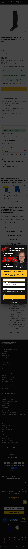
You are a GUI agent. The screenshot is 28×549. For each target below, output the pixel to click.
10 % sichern (14, 297)
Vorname (5, 277)
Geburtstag (6, 286)
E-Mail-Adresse (7, 282)
